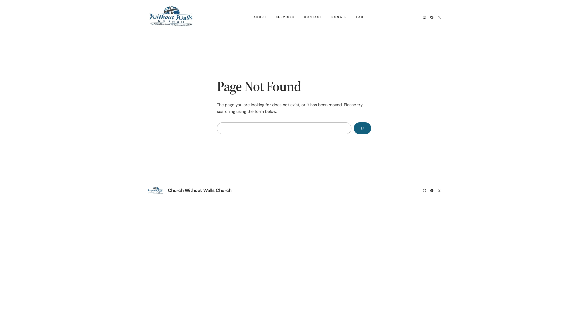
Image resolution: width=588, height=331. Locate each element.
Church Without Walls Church (200, 190)
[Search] (362, 128)
